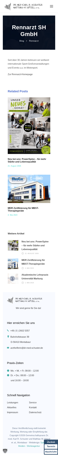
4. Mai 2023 (12, 215)
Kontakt (33, 407)
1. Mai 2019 (29, 283)
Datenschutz (35, 412)
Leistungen (12, 402)
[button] (5, 451)
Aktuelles (11, 407)
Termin (51, 446)
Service (33, 402)
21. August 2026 (14, 166)
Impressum (12, 412)
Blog (21, 41)
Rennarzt (34, 41)
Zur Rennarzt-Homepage (20, 74)
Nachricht (51, 451)
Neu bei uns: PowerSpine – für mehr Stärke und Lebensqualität (35, 245)
